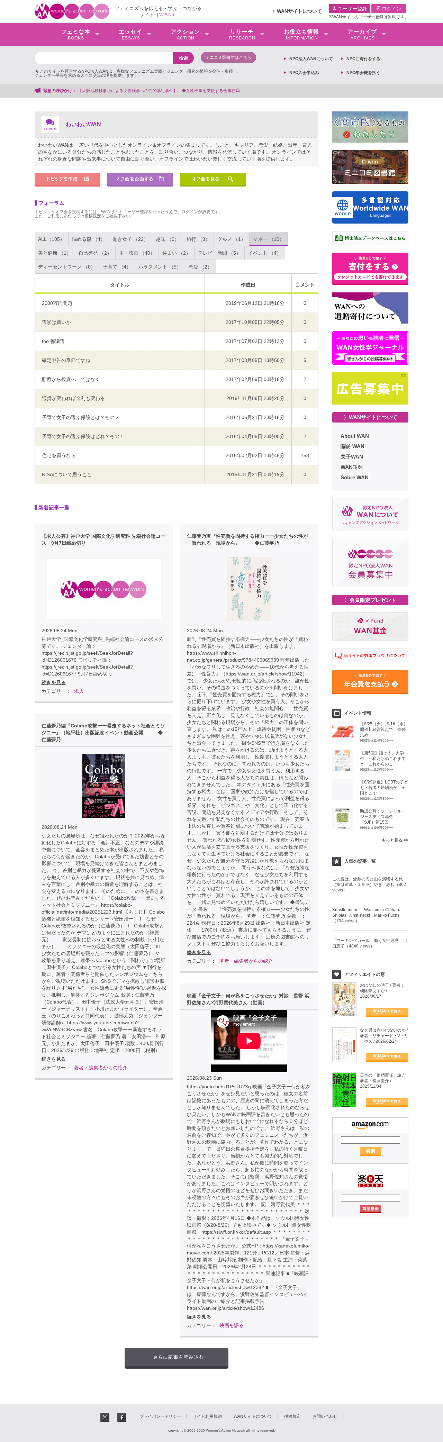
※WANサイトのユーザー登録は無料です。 (368, 17)
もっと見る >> (395, 840)
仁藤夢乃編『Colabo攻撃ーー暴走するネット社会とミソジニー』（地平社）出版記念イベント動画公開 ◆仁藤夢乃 (103, 732)
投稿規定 (92, 216)
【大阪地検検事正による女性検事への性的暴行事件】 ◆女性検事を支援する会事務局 (159, 90)
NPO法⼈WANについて (311, 58)
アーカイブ (362, 34)
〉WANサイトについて (370, 417)
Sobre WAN (355, 477)
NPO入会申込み (304, 72)
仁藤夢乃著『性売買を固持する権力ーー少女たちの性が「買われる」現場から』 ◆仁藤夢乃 (247, 539)
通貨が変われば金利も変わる (73, 398)
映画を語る (231, 1325)
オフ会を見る (213, 180)
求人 (79, 691)
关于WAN (352, 457)
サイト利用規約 (207, 1416)
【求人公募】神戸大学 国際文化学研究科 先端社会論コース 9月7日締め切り (103, 539)
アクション (185, 34)
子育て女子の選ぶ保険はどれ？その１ (83, 436)
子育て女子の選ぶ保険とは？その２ (80, 417)
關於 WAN (352, 446)
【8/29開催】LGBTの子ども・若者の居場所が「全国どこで (384, 788)
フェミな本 (75, 34)
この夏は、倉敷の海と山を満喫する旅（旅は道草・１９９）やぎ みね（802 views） (369, 884)
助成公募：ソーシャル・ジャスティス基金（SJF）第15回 (383, 817)
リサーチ (242, 34)
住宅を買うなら (59, 455)
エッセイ (130, 34)
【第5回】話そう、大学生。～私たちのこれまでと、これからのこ (383, 759)
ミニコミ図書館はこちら (228, 57)
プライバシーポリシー (160, 1416)
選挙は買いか (56, 322)
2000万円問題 (57, 303)
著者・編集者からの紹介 (246, 961)
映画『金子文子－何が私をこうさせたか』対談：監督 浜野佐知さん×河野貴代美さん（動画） (248, 999)
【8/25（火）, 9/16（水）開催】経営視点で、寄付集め (384, 729)
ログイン (390, 8)
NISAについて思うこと (67, 474)
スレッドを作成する (67, 180)
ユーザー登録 (351, 8)
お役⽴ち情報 (301, 34)
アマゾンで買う (387, 1012)
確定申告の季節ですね (66, 360)
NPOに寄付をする (363, 58)
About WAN (355, 436)
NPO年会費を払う (363, 72)
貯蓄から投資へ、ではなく (71, 379)
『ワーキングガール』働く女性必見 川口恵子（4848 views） (369, 943)
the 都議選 (53, 341)
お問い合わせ (325, 1416)
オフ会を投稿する (140, 180)
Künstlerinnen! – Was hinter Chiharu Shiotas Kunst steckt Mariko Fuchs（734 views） (366, 915)
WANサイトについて (299, 11)
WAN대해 (352, 467)
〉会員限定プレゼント (370, 600)
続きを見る (54, 682)
